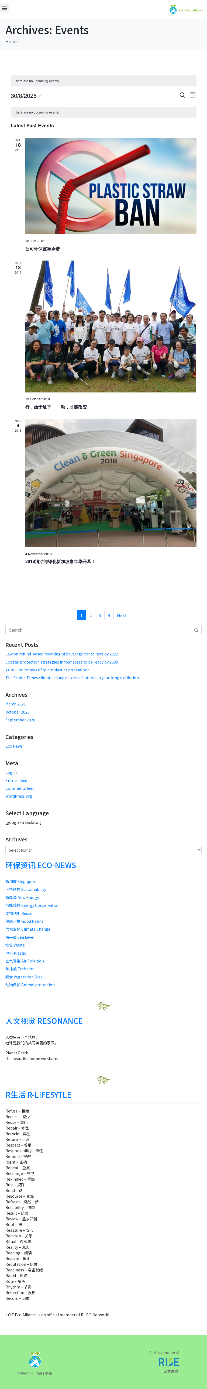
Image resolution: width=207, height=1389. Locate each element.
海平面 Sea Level (19, 937)
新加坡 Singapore (20, 881)
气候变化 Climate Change (27, 929)
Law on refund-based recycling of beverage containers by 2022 (61, 654)
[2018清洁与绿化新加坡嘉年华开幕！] (110, 483)
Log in (11, 772)
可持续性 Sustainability (25, 889)
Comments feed (19, 788)
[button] (4, 8)
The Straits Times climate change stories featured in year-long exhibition (72, 677)
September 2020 (20, 719)
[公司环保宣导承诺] (110, 186)
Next (122, 615)
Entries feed (16, 780)
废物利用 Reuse (18, 913)
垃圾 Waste (15, 945)
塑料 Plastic (15, 953)
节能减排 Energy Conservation (32, 905)
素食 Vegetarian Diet (23, 977)
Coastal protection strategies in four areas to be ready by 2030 (61, 662)
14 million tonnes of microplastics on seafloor (47, 669)
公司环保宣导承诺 (42, 248)
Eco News (14, 746)
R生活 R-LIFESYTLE (38, 1094)
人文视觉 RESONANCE (44, 1020)
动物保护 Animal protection (30, 984)
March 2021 (15, 704)
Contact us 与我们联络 (34, 1373)
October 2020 (17, 712)
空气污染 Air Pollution (24, 961)
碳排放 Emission (19, 968)
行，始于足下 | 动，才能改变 (56, 407)
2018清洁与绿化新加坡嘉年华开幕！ (60, 561)
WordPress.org (18, 796)
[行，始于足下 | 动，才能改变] (110, 326)
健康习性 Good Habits (24, 921)
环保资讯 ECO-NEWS (40, 865)
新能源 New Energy (22, 897)
